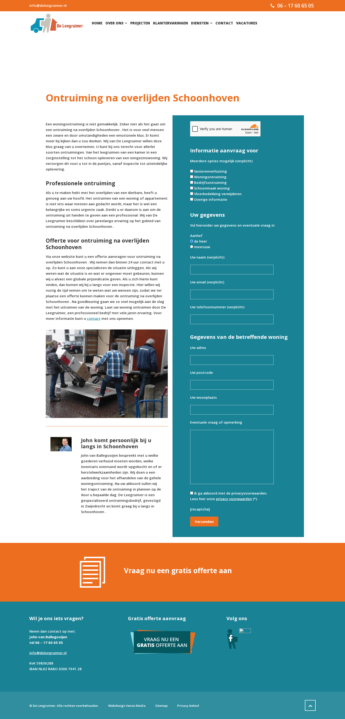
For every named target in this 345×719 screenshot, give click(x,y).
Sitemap (161, 706)
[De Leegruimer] (56, 23)
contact (93, 318)
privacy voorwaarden (234, 498)
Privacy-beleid (188, 706)
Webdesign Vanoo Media (127, 706)
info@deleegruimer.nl (48, 5)
